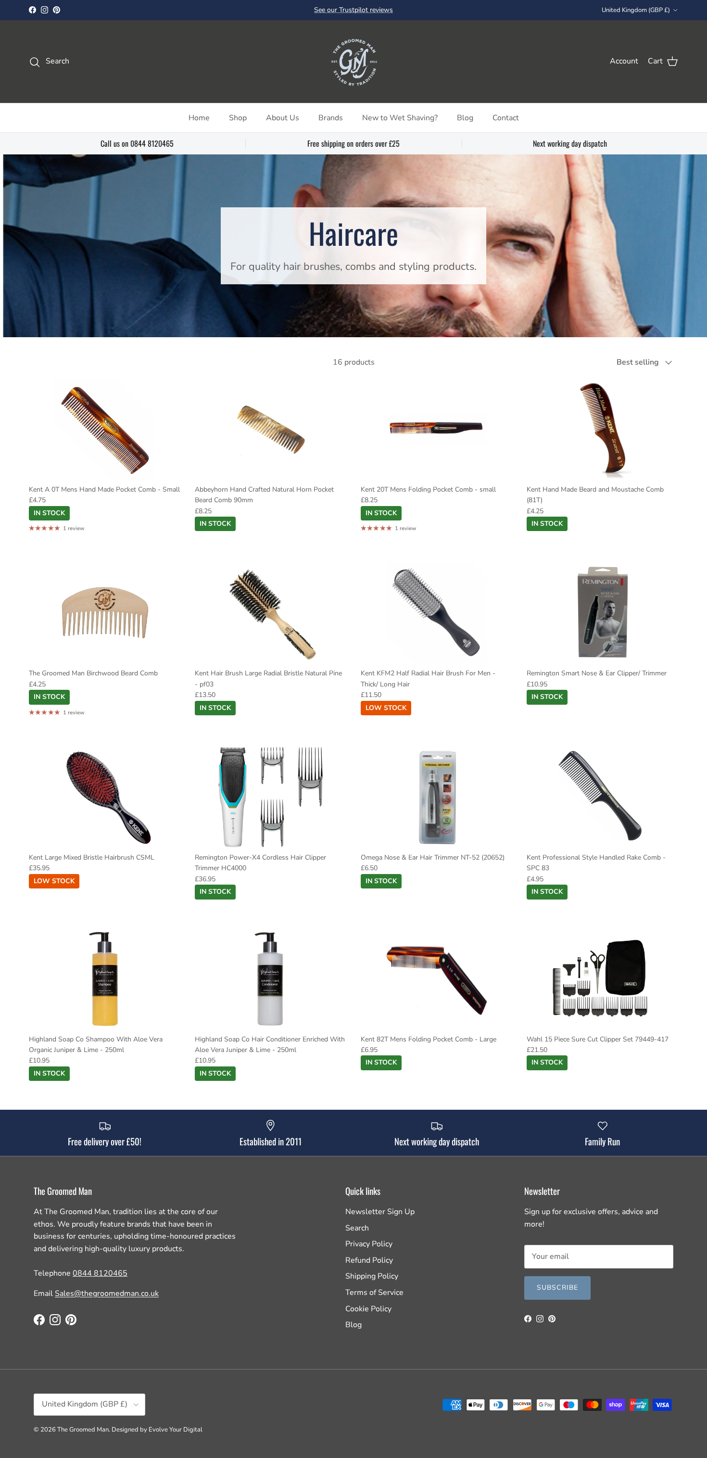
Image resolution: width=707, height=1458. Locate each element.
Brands (330, 118)
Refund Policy (369, 1260)
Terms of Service (374, 1292)
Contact (505, 118)
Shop (238, 118)
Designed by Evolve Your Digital (157, 1429)
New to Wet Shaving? (400, 118)
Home (199, 118)
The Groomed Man (83, 1429)
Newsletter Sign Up (380, 1211)
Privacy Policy (368, 1244)
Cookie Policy (368, 1309)
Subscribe (557, 1287)
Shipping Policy (371, 1276)
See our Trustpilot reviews (353, 9)
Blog (465, 118)
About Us (282, 118)
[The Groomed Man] (353, 61)
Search (357, 1228)
